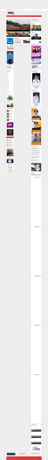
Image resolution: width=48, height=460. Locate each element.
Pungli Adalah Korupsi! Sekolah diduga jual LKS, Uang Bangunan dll (37, 374)
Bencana (8, 73)
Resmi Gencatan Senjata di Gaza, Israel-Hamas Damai (10, 138)
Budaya (7, 76)
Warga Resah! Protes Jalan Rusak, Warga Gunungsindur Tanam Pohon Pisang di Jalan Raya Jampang (10, 142)
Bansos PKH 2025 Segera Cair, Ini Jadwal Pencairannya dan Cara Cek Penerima (10, 144)
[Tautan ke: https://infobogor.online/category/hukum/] (40, 23)
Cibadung (16, 39)
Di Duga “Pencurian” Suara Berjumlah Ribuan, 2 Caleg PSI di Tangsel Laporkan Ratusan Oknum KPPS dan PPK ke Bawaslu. (36, 36)
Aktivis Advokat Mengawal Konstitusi (10, 140)
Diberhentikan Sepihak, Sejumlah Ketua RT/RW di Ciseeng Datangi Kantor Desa (36, 28)
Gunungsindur (8, 78)
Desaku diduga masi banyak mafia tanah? (17, 29)
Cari (31, 41)
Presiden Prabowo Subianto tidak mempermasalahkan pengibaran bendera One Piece (10, 35)
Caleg (7, 77)
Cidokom (19, 39)
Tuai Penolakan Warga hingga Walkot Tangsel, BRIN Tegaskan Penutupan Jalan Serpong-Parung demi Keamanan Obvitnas (10, 108)
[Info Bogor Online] (9, 457)
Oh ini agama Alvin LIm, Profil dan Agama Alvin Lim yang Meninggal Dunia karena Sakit (38, 325)
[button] (41, 9)
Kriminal (7, 82)
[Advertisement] (19, 4)
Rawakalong (16, 40)
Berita (7, 74)
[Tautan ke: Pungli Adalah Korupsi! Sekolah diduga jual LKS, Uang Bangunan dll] (32, 398)
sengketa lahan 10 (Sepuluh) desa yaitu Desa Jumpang (18, 40)
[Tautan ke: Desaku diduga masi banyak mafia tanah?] (18, 25)
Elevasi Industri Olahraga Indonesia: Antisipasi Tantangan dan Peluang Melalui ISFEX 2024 (10, 164)
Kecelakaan (8, 80)
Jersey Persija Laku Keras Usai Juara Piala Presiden (10, 169)
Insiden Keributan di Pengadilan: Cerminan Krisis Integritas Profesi (38, 226)
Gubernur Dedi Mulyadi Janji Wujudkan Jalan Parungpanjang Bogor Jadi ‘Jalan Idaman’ (11, 110)
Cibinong (17, 39)
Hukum (7, 79)
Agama (7, 72)
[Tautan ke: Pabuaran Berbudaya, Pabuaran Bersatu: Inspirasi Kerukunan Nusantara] (26, 34)
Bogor (7, 75)
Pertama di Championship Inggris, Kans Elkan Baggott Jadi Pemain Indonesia (10, 165)
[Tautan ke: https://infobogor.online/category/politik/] (40, 32)
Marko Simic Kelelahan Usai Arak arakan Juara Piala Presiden (10, 171)
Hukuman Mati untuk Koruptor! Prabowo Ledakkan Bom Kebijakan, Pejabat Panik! (38, 177)
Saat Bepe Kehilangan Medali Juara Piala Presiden (10, 167)
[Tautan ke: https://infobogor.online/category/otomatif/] (40, 424)
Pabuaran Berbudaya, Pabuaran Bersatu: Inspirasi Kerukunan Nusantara (26, 35)
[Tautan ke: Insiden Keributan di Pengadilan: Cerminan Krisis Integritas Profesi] (32, 250)
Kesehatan (8, 81)
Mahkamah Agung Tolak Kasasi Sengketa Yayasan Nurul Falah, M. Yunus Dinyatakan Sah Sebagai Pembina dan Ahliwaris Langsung (11, 113)
